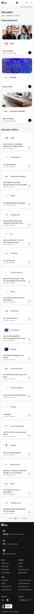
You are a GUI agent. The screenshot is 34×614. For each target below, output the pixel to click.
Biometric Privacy (6, 589)
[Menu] (30, 2)
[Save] (29, 26)
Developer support (23, 569)
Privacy (3, 583)
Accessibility (5, 580)
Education (10, 15)
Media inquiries (22, 572)
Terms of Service (6, 586)
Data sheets (4, 566)
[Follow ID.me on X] (3, 600)
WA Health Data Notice (25, 589)
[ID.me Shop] (5, 3)
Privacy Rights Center (24, 580)
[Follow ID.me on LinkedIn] (7, 600)
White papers (5, 569)
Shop (3, 15)
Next (24, 518)
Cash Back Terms (23, 586)
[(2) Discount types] (17, 2)
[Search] (26, 2)
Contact (20, 566)
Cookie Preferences (24, 583)
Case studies (5, 563)
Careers (20, 563)
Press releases (5, 572)
